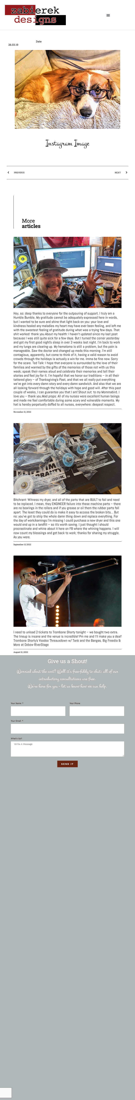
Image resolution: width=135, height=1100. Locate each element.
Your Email (16, 721)
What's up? (16, 738)
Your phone (75, 703)
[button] (108, 15)
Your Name (16, 703)
